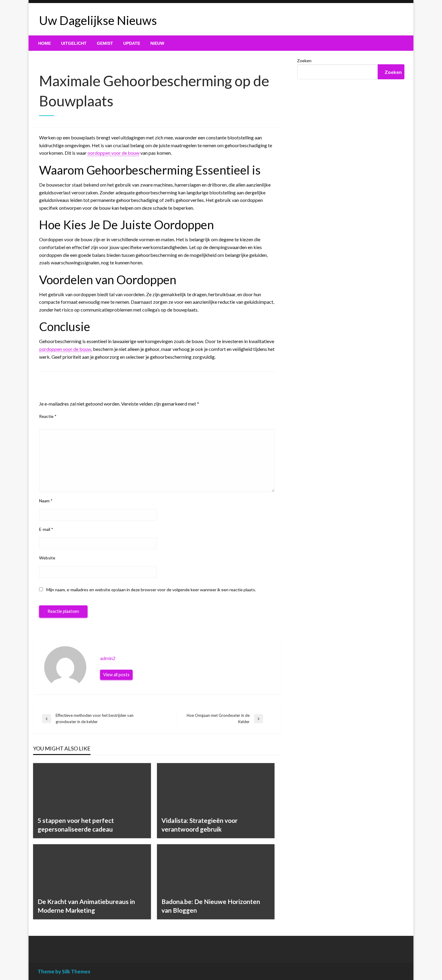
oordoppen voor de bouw (113, 153)
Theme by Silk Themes (64, 971)
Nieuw (157, 43)
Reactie (48, 416)
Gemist (105, 43)
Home (44, 43)
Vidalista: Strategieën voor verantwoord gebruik (199, 825)
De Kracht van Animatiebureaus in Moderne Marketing (86, 906)
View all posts (116, 674)
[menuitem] (44, 43)
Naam (46, 500)
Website (47, 557)
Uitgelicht (74, 43)
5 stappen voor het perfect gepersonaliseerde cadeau (76, 825)
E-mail (46, 529)
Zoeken (304, 60)
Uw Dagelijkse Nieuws (98, 20)
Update (131, 43)
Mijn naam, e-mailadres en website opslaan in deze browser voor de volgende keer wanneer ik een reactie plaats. (151, 589)
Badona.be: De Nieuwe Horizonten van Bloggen (210, 906)
